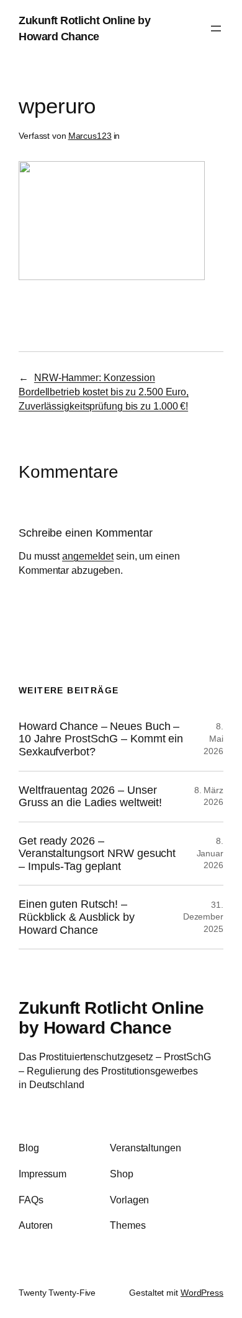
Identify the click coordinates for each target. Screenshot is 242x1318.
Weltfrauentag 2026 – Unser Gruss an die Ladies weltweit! (90, 796)
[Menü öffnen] (215, 28)
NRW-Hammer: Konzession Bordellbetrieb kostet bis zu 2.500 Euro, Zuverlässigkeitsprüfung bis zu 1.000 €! (104, 391)
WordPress (202, 1293)
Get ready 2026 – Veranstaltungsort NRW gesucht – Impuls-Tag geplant (97, 853)
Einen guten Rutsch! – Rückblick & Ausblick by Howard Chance (77, 917)
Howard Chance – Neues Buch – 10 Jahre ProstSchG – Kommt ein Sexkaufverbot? (101, 739)
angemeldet (88, 555)
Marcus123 (90, 136)
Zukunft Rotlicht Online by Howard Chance (111, 1017)
